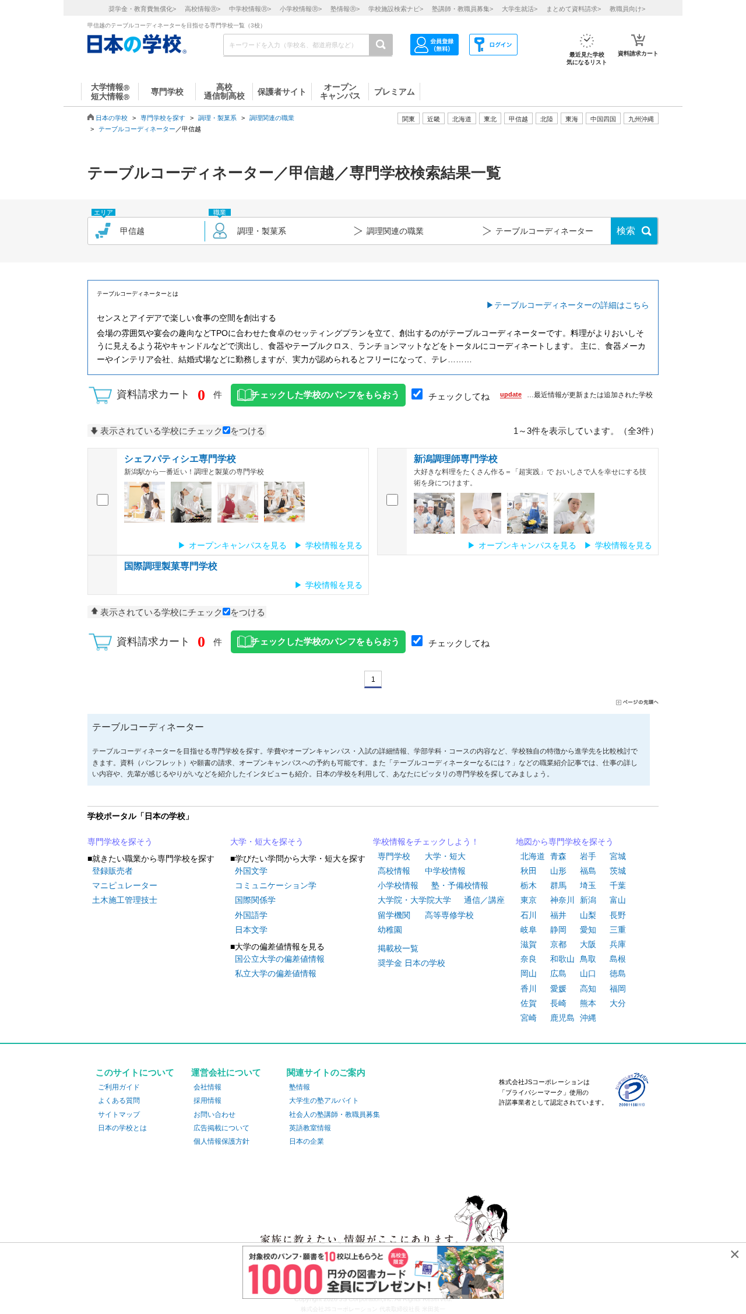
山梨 (588, 915)
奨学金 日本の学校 (411, 963)
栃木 (528, 885)
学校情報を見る (334, 545)
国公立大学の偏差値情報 (280, 958)
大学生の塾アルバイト (324, 1100)
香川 (528, 988)
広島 (558, 973)
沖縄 (588, 1017)
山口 (588, 973)
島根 (618, 958)
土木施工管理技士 (124, 900)
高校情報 (394, 870)
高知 (588, 988)
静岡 (558, 929)
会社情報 (207, 1087)
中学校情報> (250, 8)
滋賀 (528, 944)
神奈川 (562, 900)
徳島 (618, 973)
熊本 (588, 1003)
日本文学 (251, 929)
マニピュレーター (124, 885)
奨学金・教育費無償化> (142, 8)
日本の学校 (112, 117)
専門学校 (394, 856)
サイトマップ (119, 1114)
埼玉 (588, 885)
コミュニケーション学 (275, 885)
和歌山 (562, 958)
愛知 (588, 929)
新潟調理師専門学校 (456, 459)
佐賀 (528, 1003)
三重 (618, 929)
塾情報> (345, 8)
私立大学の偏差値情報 (275, 973)
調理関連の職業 (271, 117)
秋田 (528, 870)
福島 (588, 870)
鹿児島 (562, 1017)
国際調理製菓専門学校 (170, 566)
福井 (558, 915)
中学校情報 (445, 870)
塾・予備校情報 (459, 885)
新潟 (588, 900)
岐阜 (528, 929)
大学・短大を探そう (267, 841)
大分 (618, 1003)
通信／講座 (484, 900)
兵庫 (618, 944)
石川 (528, 915)
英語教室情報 (310, 1128)
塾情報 (299, 1087)
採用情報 (207, 1100)
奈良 (528, 958)
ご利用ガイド (119, 1087)
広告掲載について (221, 1128)
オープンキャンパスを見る (238, 545)
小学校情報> (301, 8)
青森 (558, 856)
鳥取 (588, 958)
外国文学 (251, 870)
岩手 (588, 856)
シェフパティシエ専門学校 (180, 459)
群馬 (558, 885)
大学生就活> (519, 8)
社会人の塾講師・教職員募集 (334, 1114)
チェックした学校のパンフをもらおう (325, 395)
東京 (528, 900)
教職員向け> (627, 8)
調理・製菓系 (217, 117)
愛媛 (558, 988)
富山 (618, 900)
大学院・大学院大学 (414, 900)
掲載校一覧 (398, 948)
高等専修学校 (449, 915)
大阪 (588, 944)
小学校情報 (398, 885)
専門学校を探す (162, 117)
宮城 (618, 856)
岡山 (528, 973)
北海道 (461, 118)
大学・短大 (445, 856)
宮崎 (528, 1017)
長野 (618, 915)
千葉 (618, 885)
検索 (626, 231)
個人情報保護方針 (221, 1141)
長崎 (558, 1003)
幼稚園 (390, 929)
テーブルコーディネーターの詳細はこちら (571, 305)
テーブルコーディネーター (136, 128)
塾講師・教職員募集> (462, 8)
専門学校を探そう (120, 841)
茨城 (618, 870)
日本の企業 (306, 1141)
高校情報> (202, 8)
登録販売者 (112, 870)
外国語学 (251, 915)
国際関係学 (255, 900)
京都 (558, 944)
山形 (558, 870)
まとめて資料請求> (573, 8)
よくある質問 (119, 1100)
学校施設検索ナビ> (395, 8)
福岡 (618, 988)
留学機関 (394, 915)
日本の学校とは (122, 1128)
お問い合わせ (214, 1114)
